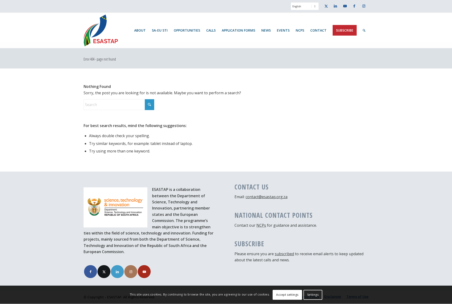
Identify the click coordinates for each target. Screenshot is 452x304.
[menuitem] (303, 8)
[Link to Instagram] (363, 6)
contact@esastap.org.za (266, 196)
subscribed (284, 253)
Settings (313, 295)
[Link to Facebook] (354, 6)
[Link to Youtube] (345, 6)
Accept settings (287, 295)
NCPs (261, 225)
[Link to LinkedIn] (335, 6)
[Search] (364, 30)
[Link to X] (326, 6)
